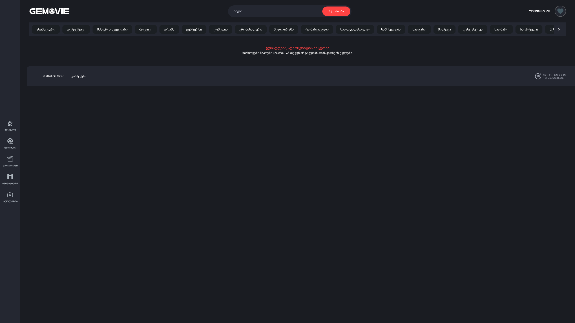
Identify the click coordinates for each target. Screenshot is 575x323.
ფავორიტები (539, 11)
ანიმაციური (45, 29)
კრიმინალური (250, 29)
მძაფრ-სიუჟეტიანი (112, 29)
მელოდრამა (284, 29)
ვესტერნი (194, 29)
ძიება (339, 11)
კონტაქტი (78, 76)
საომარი (501, 29)
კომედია (221, 29)
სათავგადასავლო (354, 29)
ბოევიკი (145, 29)
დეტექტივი (76, 29)
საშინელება (391, 29)
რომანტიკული (317, 29)
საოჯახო (419, 29)
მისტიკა (444, 29)
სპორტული (529, 29)
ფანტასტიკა (473, 29)
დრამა (169, 29)
